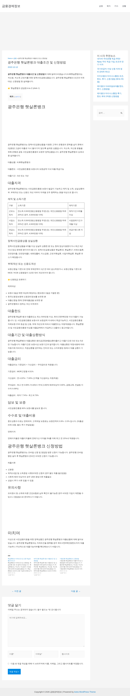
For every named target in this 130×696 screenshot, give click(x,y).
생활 (124, 6)
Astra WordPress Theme (85, 692)
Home (10, 58)
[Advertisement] (65, 27)
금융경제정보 (11, 6)
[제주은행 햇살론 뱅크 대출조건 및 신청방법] (47, 567)
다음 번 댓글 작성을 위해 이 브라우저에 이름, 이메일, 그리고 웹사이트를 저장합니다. (47, 664)
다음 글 (75, 591)
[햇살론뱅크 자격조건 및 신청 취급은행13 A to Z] (21, 567)
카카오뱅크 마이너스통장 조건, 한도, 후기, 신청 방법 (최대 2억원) (110, 79)
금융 (101, 6)
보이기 (17, 96)
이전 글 (16, 591)
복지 (109, 6)
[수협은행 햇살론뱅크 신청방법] (73, 566)
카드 (116, 6)
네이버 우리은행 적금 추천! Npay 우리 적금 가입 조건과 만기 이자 (110, 62)
